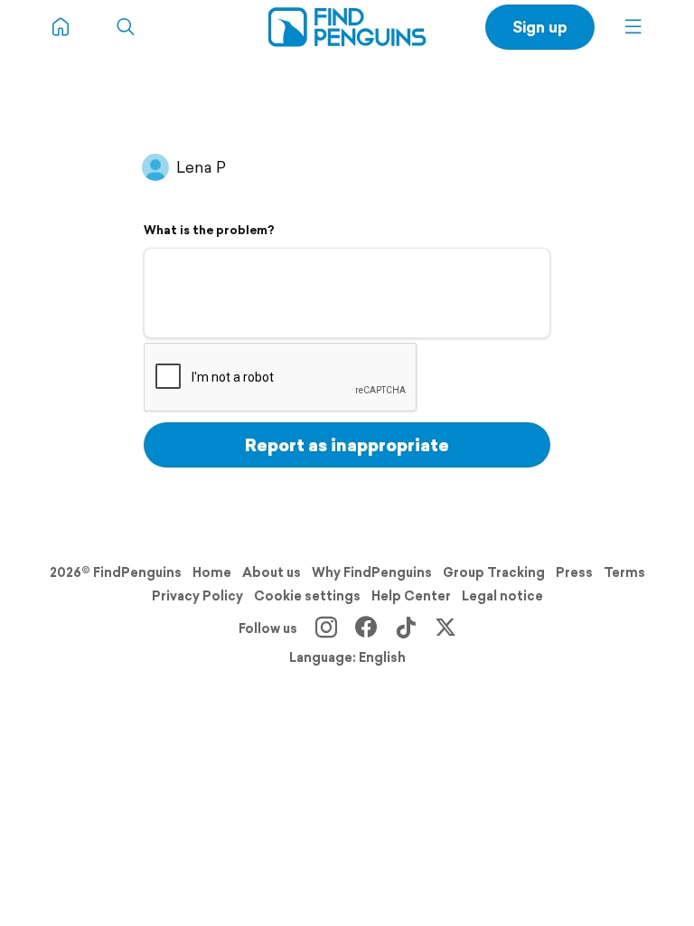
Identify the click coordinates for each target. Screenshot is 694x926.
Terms (624, 572)
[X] (445, 628)
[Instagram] (326, 628)
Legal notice (502, 596)
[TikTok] (406, 628)
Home (211, 572)
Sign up (539, 26)
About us (271, 572)
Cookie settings (307, 596)
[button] (633, 27)
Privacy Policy (197, 596)
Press (574, 572)
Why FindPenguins (372, 572)
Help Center (411, 596)
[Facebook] (366, 628)
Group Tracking (494, 572)
